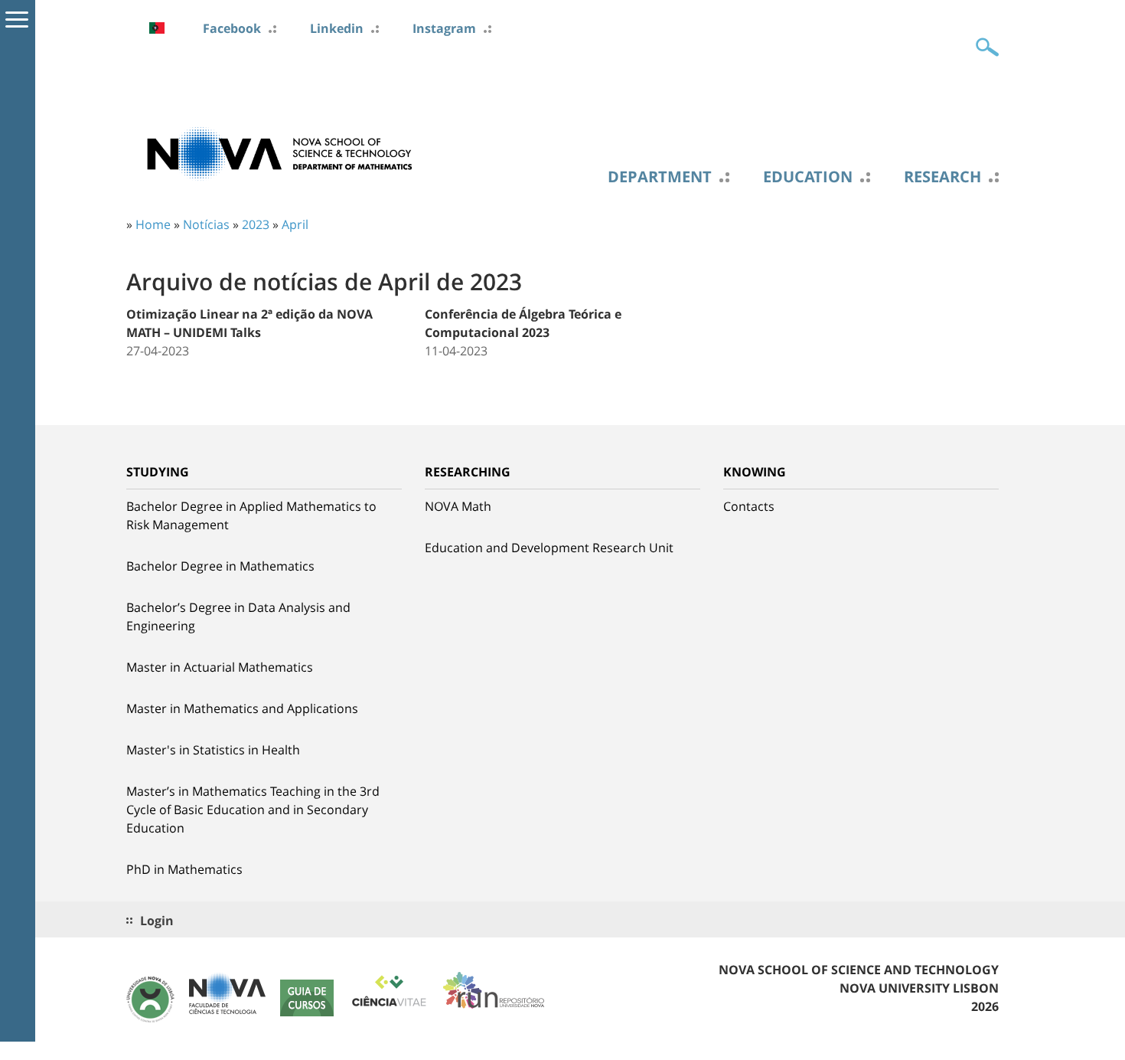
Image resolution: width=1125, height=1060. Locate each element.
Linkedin (337, 28)
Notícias (206, 224)
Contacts (748, 506)
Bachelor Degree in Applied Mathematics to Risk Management (251, 515)
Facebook (232, 28)
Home (153, 224)
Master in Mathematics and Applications (242, 708)
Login (157, 920)
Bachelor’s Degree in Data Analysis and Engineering (238, 616)
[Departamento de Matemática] (279, 152)
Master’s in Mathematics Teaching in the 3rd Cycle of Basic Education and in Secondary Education (253, 809)
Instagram (444, 28)
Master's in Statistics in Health (213, 749)
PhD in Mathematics (184, 869)
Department (660, 177)
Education (808, 177)
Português (157, 28)
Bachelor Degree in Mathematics (220, 566)
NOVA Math (458, 506)
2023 (255, 224)
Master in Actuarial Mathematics (219, 667)
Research (942, 177)
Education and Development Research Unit (549, 547)
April (295, 224)
